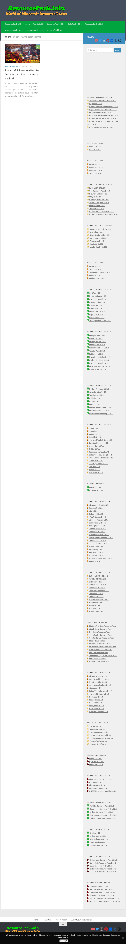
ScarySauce (95, 815)
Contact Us (46, 920)
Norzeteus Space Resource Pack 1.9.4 (105, 901)
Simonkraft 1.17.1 (96, 461)
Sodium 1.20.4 (95, 173)
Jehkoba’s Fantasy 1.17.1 (99, 452)
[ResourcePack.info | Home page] (36, 10)
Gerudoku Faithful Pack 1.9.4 (101, 889)
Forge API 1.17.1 (95, 487)
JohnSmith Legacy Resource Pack (103, 655)
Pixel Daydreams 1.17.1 (98, 464)
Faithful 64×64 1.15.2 (98, 579)
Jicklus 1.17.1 (94, 449)
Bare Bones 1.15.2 (96, 602)
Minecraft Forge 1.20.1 (98, 296)
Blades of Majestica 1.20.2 (100, 229)
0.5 (115, 109)
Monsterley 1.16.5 (96, 549)
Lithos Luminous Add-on (100, 732)
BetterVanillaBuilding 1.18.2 (101, 413)
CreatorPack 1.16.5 (97, 532)
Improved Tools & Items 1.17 (100, 440)
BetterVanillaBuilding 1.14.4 (100, 691)
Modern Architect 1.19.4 (99, 360)
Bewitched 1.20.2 (97, 232)
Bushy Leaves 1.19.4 (97, 335)
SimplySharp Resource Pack (100, 629)
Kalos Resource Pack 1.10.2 (101, 866)
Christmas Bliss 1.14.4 (98, 682)
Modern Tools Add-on (99, 741)
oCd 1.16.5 (93, 511)
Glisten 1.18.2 (94, 401)
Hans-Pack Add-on (97, 729)
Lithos (93, 812)
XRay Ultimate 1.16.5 (97, 517)
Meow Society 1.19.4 (97, 369)
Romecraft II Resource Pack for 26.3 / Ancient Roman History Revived (22, 74)
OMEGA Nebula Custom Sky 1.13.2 (102, 791)
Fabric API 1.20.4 (95, 167)
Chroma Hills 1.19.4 (97, 345)
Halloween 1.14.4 (96, 703)
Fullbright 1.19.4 (96, 354)
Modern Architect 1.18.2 (99, 389)
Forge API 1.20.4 (95, 164)
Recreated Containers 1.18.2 (101, 407)
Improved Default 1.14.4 (99, 694)
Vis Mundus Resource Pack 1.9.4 (102, 892)
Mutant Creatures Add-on (100, 735)
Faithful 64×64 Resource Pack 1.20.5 (103, 115)
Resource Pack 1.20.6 (55, 24)
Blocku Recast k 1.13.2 (98, 785)
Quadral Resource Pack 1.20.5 (101, 127)
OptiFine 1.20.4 (95, 170)
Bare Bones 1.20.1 (96, 308)
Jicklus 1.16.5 (94, 561)
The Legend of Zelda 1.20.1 (100, 321)
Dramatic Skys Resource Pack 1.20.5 (103, 106)
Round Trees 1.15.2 (97, 611)
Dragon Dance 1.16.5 (97, 529)
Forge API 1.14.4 (95, 759)
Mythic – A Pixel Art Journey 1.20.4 (103, 214)
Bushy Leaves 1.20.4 (97, 205)
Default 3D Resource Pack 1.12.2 (103, 818)
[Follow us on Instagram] (103, 40)
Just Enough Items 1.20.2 (99, 272)
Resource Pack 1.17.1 (35, 30)
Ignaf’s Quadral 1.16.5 (98, 543)
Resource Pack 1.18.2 (14, 30)
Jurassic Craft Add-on (98, 744)
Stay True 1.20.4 (95, 197)
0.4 (108, 200)
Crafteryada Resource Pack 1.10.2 (103, 860)
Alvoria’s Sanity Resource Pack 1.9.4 (104, 898)
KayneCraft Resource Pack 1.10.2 (103, 863)
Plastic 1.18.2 (94, 404)
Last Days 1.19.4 (95, 338)
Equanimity (95, 809)
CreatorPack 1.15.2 (97, 588)
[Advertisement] (104, 74)
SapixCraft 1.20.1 (96, 314)
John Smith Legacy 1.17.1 (99, 443)
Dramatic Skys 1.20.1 (97, 302)
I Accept (63, 941)
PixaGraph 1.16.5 (96, 555)
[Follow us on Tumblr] (115, 40)
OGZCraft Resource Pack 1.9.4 (102, 895)
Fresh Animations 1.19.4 (99, 348)
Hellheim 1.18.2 (95, 398)
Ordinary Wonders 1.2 (98, 200)
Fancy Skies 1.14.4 (96, 706)
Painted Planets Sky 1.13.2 (100, 779)
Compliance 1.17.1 (96, 431)
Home (35, 920)
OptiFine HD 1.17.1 (96, 490)
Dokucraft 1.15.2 (96, 582)
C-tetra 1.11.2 (96, 833)
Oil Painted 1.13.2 (96, 782)
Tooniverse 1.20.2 (97, 241)
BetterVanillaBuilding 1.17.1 (100, 455)
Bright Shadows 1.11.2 (99, 839)
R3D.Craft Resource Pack (99, 661)
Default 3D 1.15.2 (96, 596)
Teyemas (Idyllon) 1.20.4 (99, 203)
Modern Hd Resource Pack (99, 644)
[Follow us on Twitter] (99, 40)
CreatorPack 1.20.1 (97, 311)
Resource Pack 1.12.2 (108, 809)
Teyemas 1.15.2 (95, 605)
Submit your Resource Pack (82, 920)
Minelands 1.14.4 (95, 688)
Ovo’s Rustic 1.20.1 (96, 317)
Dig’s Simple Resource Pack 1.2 (101, 109)
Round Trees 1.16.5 (97, 546)
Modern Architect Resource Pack (102, 626)
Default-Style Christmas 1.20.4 (101, 211)
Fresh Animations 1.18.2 (99, 410)
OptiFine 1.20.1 (95, 293)
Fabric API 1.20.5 (95, 147)
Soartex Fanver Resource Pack (101, 638)
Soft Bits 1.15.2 (95, 608)
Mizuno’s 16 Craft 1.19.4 (98, 363)
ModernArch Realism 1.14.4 (100, 685)
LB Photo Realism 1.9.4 (99, 886)
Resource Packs (11, 66)
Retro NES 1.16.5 (96, 552)
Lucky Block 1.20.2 (96, 278)
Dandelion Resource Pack (99, 632)
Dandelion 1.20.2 (96, 244)
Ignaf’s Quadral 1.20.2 (98, 247)
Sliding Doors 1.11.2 (97, 836)
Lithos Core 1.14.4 (97, 700)
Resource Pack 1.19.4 (94, 24)
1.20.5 (113, 118)
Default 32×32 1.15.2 (97, 585)
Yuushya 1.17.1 (95, 434)
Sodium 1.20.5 (95, 150)
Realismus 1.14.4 (96, 697)
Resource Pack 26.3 (13, 24)
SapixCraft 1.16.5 (96, 508)
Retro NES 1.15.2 (96, 593)
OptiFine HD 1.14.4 (96, 761)
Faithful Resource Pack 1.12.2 (102, 806)
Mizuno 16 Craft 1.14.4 (98, 676)
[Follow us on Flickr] (111, 40)
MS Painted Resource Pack (100, 118)
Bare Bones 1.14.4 (96, 709)
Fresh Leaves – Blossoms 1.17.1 (101, 458)
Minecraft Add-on (54, 30)
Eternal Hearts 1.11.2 (98, 845)
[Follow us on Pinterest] (107, 40)
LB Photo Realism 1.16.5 (99, 520)
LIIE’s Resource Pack (97, 658)
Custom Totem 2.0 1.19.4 (99, 366)
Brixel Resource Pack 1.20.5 (100, 112)
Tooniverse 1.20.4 (96, 208)
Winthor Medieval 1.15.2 (99, 599)
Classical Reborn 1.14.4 (98, 711)
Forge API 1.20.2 (95, 266)
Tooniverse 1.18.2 (96, 395)
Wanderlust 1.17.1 (96, 446)
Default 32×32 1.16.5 (97, 540)
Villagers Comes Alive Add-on (102, 738)
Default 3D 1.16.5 (96, 514)
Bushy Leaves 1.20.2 (98, 238)
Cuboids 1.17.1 (95, 437)
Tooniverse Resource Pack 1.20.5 (102, 101)
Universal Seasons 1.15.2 (99, 591)
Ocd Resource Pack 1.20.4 (99, 191)
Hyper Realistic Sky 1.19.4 (99, 357)
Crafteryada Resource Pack (100, 650)
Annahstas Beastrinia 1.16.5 (100, 558)
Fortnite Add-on (96, 726)
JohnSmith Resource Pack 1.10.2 (103, 872)
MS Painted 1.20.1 (96, 305)
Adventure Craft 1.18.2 (98, 392)
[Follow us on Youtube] (95, 40)
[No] (123, 938)
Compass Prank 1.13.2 (98, 788)
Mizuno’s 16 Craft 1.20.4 (98, 194)
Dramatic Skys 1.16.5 (97, 523)
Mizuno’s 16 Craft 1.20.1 (98, 299)
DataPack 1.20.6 (74, 24)
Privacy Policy (61, 920)
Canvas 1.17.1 (94, 466)
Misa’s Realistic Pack (97, 641)
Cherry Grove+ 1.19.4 (97, 341)
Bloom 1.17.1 (94, 428)
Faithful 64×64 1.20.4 (97, 188)
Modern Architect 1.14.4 (99, 679)
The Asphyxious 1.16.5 (98, 526)
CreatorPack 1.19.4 (97, 351)
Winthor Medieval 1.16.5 (99, 534)
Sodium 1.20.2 (95, 269)
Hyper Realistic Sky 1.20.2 (100, 235)
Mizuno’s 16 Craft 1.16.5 (98, 505)
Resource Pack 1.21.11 (33, 24)
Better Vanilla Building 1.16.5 (101, 537)
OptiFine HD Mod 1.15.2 (98, 576)
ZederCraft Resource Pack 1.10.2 (103, 869)
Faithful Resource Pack (98, 652)
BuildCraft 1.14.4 (96, 764)
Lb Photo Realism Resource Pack (102, 647)
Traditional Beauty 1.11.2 (100, 842)
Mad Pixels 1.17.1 (96, 472)
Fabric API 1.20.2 (95, 275)
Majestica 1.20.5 (95, 103)
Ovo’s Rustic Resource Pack (100, 635)
